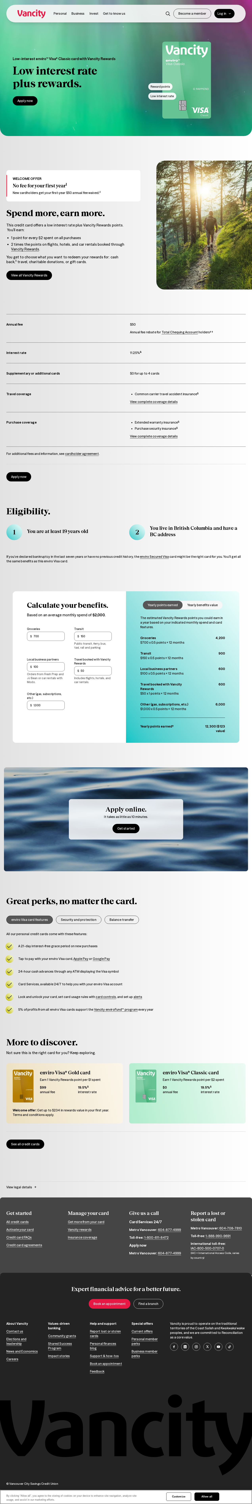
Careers (12, 1359)
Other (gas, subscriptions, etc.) (44, 696)
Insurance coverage (82, 1237)
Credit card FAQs (19, 1237)
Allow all (206, 1496)
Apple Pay (80, 959)
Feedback (97, 1371)
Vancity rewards (79, 1230)
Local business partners (43, 659)
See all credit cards (25, 1144)
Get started (126, 828)
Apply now (25, 101)
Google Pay (101, 959)
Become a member (192, 13)
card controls (106, 997)
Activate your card (20, 1230)
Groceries (33, 629)
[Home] (31, 13)
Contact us (14, 1331)
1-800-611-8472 (156, 1237)
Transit (79, 629)
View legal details (21, 1187)
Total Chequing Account (180, 332)
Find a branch (148, 1304)
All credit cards (17, 1222)
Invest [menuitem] (94, 13)
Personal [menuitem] (60, 13)
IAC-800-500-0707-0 (207, 1248)
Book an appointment (109, 1304)
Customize (178, 1496)
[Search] (167, 13)
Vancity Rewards (25, 249)
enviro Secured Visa (154, 557)
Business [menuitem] (77, 13)
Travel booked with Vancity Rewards (92, 661)
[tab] (163, 605)
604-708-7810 (230, 1228)
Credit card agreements (24, 1245)
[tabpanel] (182, 674)
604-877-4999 (169, 1230)
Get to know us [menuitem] (114, 13)
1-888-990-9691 (218, 1236)
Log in (221, 13)
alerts (138, 997)
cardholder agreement (82, 454)
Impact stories (59, 1356)
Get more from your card (86, 1222)
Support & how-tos (104, 1356)
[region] (126, 1497)
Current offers (142, 1331)
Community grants (62, 1336)
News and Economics (22, 1351)
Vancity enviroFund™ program (116, 1009)
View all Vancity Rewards (29, 275)
